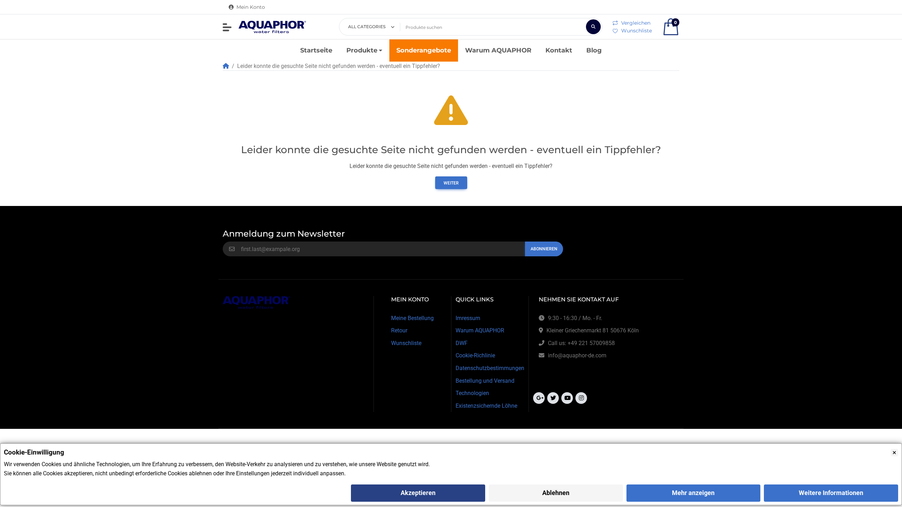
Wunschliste (636, 30)
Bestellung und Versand (485, 380)
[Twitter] (553, 398)
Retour (399, 330)
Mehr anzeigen (693, 492)
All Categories (366, 26)
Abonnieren (544, 248)
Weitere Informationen (831, 492)
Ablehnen (555, 492)
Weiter (451, 183)
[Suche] (593, 26)
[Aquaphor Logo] (272, 27)
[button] (227, 27)
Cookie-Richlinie (475, 355)
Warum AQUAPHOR (480, 330)
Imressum (468, 318)
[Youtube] (567, 398)
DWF (462, 343)
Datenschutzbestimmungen (490, 368)
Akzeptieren (418, 492)
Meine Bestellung (412, 318)
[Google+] (539, 398)
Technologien (472, 393)
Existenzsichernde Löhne (486, 405)
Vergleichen (635, 23)
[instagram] (581, 398)
